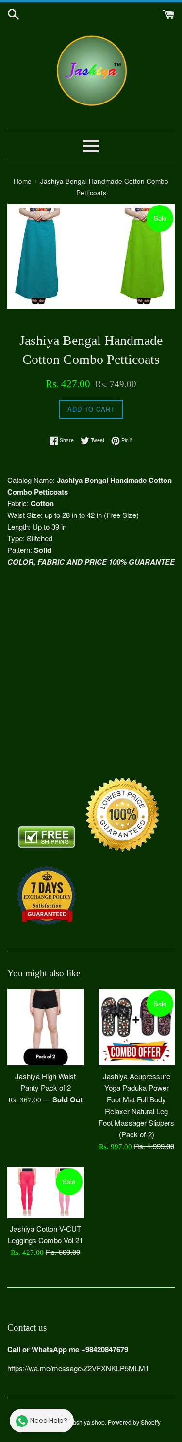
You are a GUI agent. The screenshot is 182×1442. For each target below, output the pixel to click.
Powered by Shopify (134, 1422)
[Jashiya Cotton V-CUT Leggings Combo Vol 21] (45, 1192)
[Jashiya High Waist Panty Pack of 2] (45, 1027)
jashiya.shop (88, 1422)
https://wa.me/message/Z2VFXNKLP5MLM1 (78, 1368)
